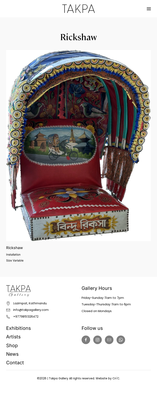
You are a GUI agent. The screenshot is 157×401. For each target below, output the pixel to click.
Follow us (92, 328)
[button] (149, 8)
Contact (15, 363)
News (12, 354)
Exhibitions (18, 328)
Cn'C (115, 378)
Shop (12, 345)
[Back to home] (78, 8)
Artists (13, 337)
